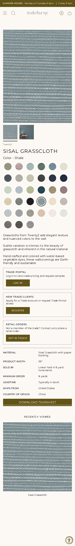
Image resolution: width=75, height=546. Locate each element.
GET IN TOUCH (17, 338)
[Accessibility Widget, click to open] (69, 540)
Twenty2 (7, 144)
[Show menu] (5, 13)
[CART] (70, 13)
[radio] (8, 166)
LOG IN (17, 283)
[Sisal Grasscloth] (37, 456)
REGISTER (18, 310)
